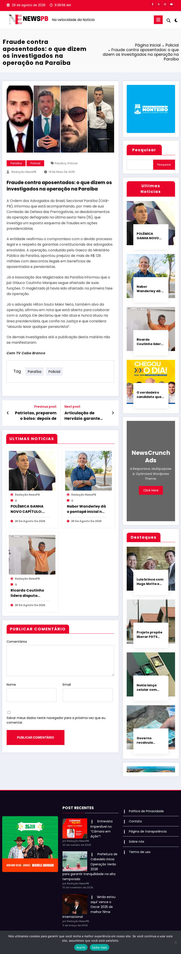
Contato (135, 821)
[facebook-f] (152, 4)
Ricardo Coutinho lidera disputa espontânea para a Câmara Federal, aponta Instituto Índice (29, 593)
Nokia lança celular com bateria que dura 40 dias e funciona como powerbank (149, 687)
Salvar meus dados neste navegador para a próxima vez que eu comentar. (56, 720)
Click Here (150, 490)
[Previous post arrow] (8, 413)
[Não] (175, 942)
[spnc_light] (176, 20)
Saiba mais (99, 947)
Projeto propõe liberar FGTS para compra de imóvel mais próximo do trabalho (150, 634)
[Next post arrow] (113, 413)
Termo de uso (140, 852)
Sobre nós (136, 841)
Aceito (81, 947)
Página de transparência (148, 831)
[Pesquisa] (168, 20)
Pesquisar (144, 150)
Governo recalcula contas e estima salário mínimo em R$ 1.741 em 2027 (150, 740)
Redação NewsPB (23, 172)
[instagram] (165, 4)
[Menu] (158, 19)
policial (72, 163)
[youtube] (171, 4)
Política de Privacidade (146, 811)
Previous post (45, 407)
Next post (72, 407)
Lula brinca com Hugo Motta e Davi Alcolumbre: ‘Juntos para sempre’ (150, 581)
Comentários (17, 641)
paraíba (60, 163)
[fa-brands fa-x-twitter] (158, 4)
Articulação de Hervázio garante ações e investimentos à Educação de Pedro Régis (83, 415)
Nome (11, 684)
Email (67, 684)
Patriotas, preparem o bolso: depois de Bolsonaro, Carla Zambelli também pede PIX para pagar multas (36, 415)
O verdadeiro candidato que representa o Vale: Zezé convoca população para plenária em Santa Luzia (150, 394)
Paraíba (16, 163)
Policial (35, 163)
